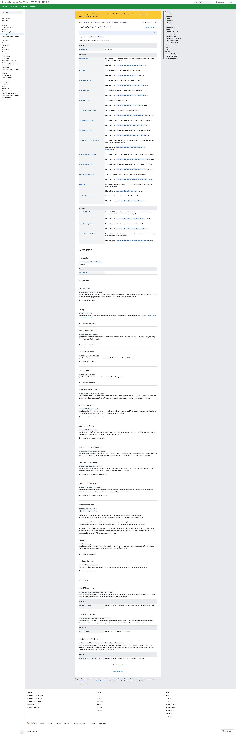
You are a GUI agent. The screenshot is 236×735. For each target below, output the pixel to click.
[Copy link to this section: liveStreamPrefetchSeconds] (105, 447)
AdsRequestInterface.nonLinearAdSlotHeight (132, 159)
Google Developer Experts (34, 701)
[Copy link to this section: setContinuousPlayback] (101, 639)
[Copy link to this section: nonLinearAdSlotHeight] (100, 462)
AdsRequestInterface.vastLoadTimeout (130, 201)
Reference (13, 6)
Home (80, 22)
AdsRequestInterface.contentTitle (129, 105)
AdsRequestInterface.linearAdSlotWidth (130, 135)
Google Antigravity (171, 707)
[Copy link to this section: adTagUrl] (88, 310)
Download (33, 6)
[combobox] (203, 2)
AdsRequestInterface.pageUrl (126, 191)
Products (86, 22)
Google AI (93, 723)
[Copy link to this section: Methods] (89, 580)
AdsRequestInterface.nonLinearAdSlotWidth (132, 169)
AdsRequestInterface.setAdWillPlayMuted (131, 229)
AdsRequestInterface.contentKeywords (130, 95)
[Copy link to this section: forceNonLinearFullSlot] (100, 390)
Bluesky (99, 698)
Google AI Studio (171, 704)
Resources (23, 6)
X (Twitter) (100, 707)
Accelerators (30, 704)
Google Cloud (170, 710)
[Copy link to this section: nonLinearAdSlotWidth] (100, 484)
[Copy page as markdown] (110, 27)
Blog (98, 695)
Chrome (168, 698)
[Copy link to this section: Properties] (91, 281)
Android (168, 695)
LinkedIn (99, 704)
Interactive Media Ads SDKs (15, 2)
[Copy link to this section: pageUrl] (87, 540)
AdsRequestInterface (96, 37)
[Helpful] (153, 22)
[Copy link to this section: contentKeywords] (96, 352)
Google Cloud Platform (79, 723)
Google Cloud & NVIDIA (33, 707)
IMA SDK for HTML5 (40, 2)
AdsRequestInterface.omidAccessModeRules (131, 179)
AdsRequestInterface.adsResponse (128, 65)
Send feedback (150, 27)
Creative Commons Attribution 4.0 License (125, 679)
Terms (29, 731)
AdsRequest (97, 262)
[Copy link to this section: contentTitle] (91, 371)
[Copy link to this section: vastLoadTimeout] (96, 561)
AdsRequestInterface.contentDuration (130, 85)
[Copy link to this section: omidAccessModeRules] (101, 505)
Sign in (232, 2)
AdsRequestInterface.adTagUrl (127, 75)
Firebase (168, 701)
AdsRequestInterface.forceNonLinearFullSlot (132, 115)
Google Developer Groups (34, 698)
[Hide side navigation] (22, 732)
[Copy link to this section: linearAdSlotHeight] (96, 405)
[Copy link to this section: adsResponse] (92, 288)
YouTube (99, 710)
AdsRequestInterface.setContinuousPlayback (132, 240)
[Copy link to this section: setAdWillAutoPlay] (96, 588)
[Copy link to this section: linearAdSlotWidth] (96, 426)
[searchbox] (12, 12)
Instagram (100, 701)
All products (102, 723)
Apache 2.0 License (80, 680)
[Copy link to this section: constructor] (91, 258)
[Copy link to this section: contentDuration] (95, 331)
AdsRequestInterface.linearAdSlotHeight (131, 125)
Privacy (35, 731)
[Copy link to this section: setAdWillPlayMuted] (98, 615)
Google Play (169, 713)
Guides (4, 6)
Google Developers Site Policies (104, 680)
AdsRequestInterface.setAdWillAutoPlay (130, 219)
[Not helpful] (156, 22)
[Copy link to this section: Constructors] (94, 250)
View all (168, 716)
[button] (118, 33)
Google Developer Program (35, 695)
